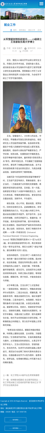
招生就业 (22, 30)
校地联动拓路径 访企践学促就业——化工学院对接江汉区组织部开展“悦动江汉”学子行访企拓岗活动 (22, 382)
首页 (15, 30)
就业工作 (31, 30)
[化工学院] (13, 5)
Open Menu (41, 3)
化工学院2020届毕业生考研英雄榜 (25, 375)
